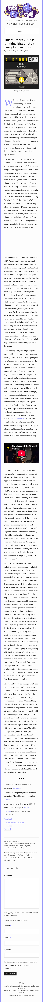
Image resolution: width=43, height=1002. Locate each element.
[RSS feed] (23, 983)
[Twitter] (20, 983)
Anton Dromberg (22, 843)
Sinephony (27, 846)
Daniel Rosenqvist (9, 846)
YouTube (8, 826)
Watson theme (14, 996)
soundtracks (8, 848)
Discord (7, 829)
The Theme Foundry (27, 996)
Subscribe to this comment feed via (16, 920)
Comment (8, 875)
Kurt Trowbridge (18, 986)
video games (23, 848)
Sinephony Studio (18, 418)
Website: (7, 949)
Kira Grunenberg (11, 51)
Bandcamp (17, 788)
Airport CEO (13, 843)
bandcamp (31, 843)
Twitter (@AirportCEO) (14, 822)
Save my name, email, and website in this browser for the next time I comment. (20, 965)
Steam (7, 799)
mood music (19, 846)
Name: (7, 925)
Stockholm (15, 848)
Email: (7, 937)
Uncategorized (16, 841)
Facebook (8, 819)
